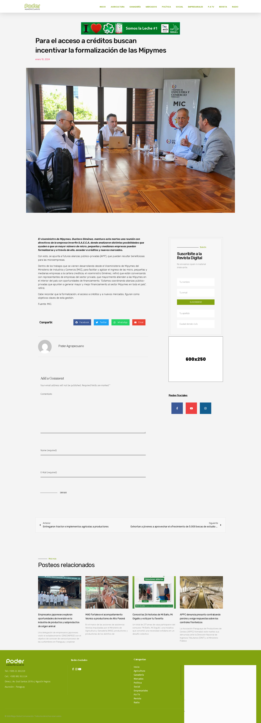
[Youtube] (79, 669)
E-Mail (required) (49, 472)
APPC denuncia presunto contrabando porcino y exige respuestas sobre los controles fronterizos (200, 618)
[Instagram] (76, 669)
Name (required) (49, 450)
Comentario (46, 393)
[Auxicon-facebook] (73, 669)
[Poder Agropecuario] (34, 7)
